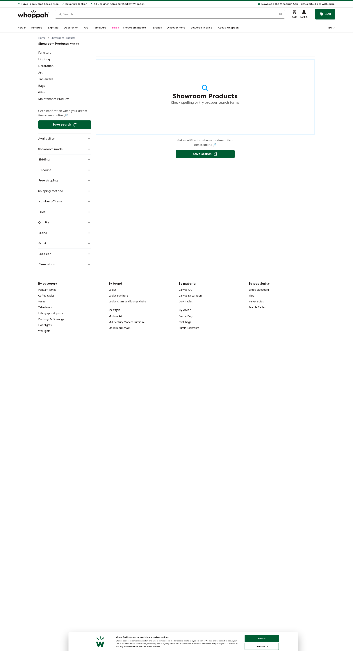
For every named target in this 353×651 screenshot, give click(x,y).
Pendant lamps (47, 289)
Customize (260, 646)
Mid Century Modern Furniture (126, 322)
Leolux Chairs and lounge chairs (127, 301)
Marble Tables (257, 307)
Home (42, 38)
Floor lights (45, 325)
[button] (241, 4)
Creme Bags (186, 316)
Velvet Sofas (256, 301)
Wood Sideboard (259, 289)
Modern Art (115, 316)
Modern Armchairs (119, 328)
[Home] (33, 14)
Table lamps (45, 307)
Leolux (112, 289)
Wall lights (44, 331)
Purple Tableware (189, 328)
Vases (41, 301)
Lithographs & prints (50, 313)
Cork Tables (186, 301)
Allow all (261, 638)
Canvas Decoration (190, 295)
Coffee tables (46, 295)
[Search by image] (280, 14)
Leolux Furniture (118, 295)
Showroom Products (63, 38)
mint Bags (185, 322)
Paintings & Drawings (51, 319)
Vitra (251, 295)
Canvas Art (185, 289)
